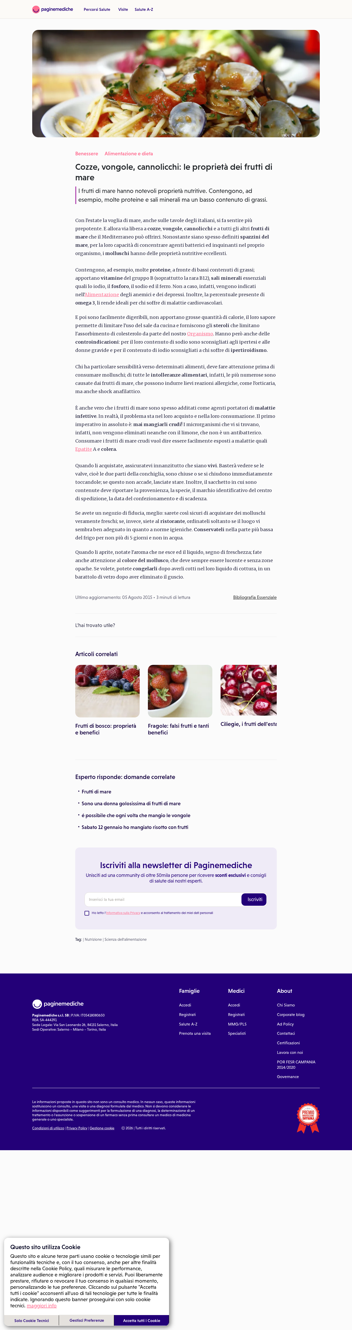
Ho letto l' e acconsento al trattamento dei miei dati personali (152, 913)
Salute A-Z (144, 9)
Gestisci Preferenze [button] (87, 1320)
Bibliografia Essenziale (255, 597)
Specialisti (237, 1033)
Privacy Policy (76, 1128)
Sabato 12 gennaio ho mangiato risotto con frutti (135, 827)
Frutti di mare (96, 791)
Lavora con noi (290, 1052)
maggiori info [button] (42, 1305)
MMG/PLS (237, 1024)
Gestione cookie (102, 1128)
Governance (288, 1076)
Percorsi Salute (97, 9)
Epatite (83, 449)
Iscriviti (255, 899)
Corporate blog (291, 1014)
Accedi (185, 1005)
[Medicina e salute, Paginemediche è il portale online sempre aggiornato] (52, 9)
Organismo (200, 334)
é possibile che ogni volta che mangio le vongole (136, 815)
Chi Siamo (286, 1005)
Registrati (187, 1014)
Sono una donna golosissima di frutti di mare (131, 803)
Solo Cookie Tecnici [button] (31, 1320)
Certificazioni (288, 1043)
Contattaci (286, 1033)
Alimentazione (102, 295)
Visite (123, 9)
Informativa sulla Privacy (123, 913)
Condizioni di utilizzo (48, 1128)
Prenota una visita (195, 1033)
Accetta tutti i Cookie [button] (141, 1320)
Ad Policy (285, 1024)
